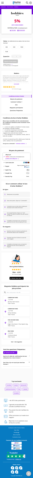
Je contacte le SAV (9, 352)
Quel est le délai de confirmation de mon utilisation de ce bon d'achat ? (15, 357)
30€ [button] (6, 47)
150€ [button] (6, 51)
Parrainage (16, 432)
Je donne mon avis (15, 278)
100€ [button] (21, 47)
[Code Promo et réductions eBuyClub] (17, 2)
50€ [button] (14, 47)
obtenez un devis (20, 143)
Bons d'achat (16, 434)
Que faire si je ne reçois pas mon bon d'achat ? (14, 363)
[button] (12, 56)
